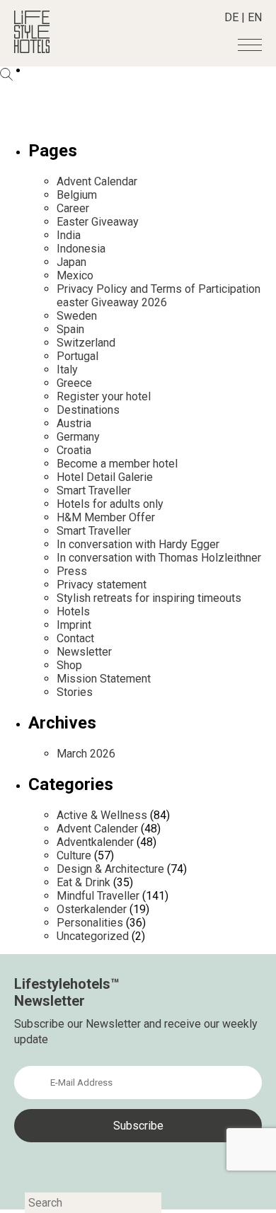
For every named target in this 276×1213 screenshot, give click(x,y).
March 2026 (86, 753)
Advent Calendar (97, 181)
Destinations (88, 410)
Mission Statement (104, 678)
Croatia (74, 450)
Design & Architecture (110, 869)
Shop (69, 665)
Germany (78, 436)
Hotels (73, 611)
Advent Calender (97, 828)
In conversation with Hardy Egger (138, 544)
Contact (75, 638)
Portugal (77, 356)
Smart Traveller (94, 490)
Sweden (77, 316)
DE (231, 17)
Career (73, 208)
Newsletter (84, 651)
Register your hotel (104, 396)
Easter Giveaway (98, 221)
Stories (75, 692)
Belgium (77, 195)
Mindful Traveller (98, 896)
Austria (74, 423)
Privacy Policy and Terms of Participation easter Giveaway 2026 (158, 295)
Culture (74, 855)
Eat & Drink (83, 882)
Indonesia (81, 248)
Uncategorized (93, 936)
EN (255, 17)
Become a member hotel (117, 463)
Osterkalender (92, 909)
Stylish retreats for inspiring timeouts (149, 598)
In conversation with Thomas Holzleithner (159, 557)
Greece (74, 383)
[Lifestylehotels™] (32, 49)
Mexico (75, 275)
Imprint (74, 625)
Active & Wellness (102, 815)
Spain (70, 329)
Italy (67, 369)
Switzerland (86, 342)
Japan (71, 262)
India (69, 235)
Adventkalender (95, 842)
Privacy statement (101, 584)
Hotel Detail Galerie (105, 477)
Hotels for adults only (110, 504)
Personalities (90, 922)
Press (72, 571)
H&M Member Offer (106, 517)
